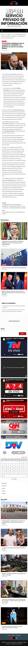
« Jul (12, 478)
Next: (13, 212)
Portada (3, 493)
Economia (4, 41)
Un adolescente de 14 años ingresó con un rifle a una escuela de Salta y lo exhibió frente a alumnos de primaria (13, 522)
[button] (2, 30)
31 (2, 476)
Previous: (14, 205)
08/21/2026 (5, 269)
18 (6, 470)
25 (6, 473)
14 (17, 467)
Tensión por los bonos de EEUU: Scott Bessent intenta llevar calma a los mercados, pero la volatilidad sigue (12, 243)
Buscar (3, 329)
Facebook (18, 635)
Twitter (13, 635)
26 (10, 473)
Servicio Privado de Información (14, 19)
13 (14, 467)
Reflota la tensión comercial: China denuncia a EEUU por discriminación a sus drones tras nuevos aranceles (13, 293)
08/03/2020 (5, 50)
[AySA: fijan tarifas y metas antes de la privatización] (14, 257)
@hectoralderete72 (14, 321)
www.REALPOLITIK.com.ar (9, 197)
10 (2, 467)
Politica (3, 491)
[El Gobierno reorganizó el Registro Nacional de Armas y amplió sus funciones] (14, 563)
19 (10, 470)
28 (17, 473)
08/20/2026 (5, 295)
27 (14, 473)
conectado (15, 305)
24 (2, 473)
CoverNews (13, 643)
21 (17, 470)
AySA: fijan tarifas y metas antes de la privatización (14, 267)
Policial (3, 488)
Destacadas (4, 483)
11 (6, 467)
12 (10, 467)
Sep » (15, 478)
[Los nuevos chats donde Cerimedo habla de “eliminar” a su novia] (14, 537)
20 (14, 470)
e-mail (9, 635)
